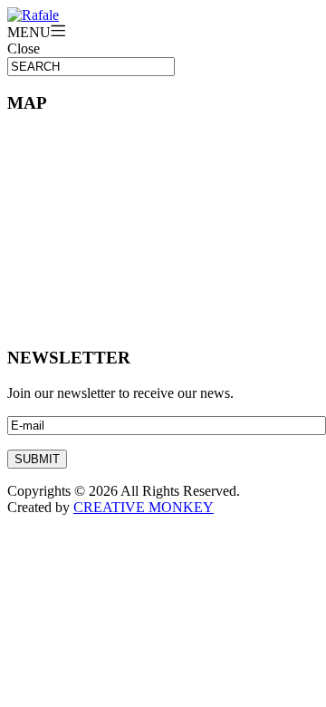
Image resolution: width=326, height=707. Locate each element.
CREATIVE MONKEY (143, 507)
